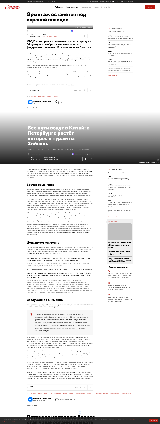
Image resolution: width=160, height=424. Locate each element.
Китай (65, 393)
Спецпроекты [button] (71, 7)
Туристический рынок (55, 393)
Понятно (154, 420)
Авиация (71, 393)
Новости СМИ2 (32, 108)
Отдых (40, 393)
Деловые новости (80, 393)
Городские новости (115, 393)
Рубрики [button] (59, 7)
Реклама (96, 7)
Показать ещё (112, 75)
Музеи (49, 96)
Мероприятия (85, 7)
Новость (33, 96)
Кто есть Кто (105, 7)
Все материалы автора (50, 36)
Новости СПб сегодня (102, 393)
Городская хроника (126, 393)
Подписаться (94, 1)
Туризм (46, 393)
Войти (150, 7)
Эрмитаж (55, 96)
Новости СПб (41, 96)
